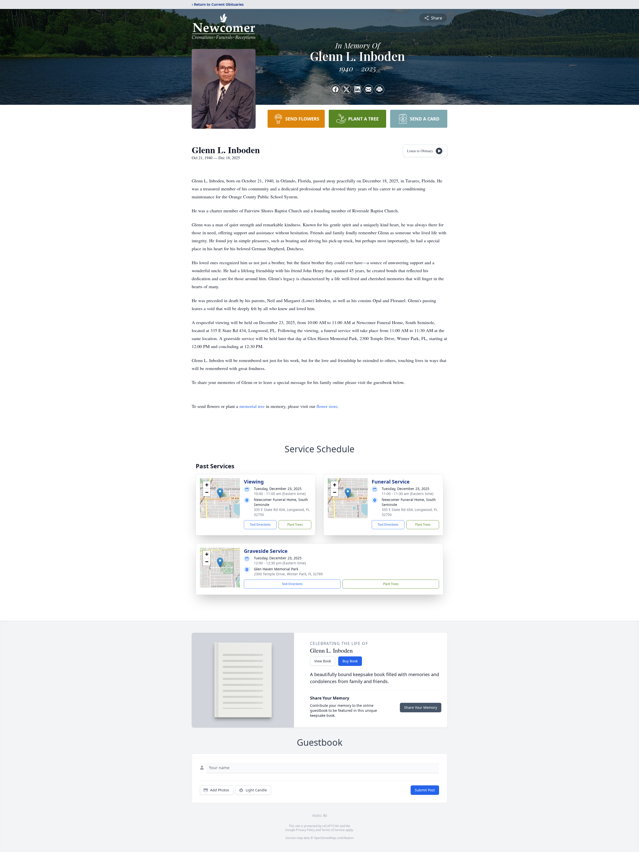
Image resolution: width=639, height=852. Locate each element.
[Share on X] (346, 89)
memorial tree (252, 406)
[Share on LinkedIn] (357, 89)
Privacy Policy (305, 830)
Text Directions (260, 524)
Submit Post (425, 790)
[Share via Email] (368, 89)
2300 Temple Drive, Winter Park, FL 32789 (288, 574)
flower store (327, 406)
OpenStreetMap (325, 838)
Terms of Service (333, 830)
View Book (322, 661)
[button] (220, 493)
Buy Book (350, 661)
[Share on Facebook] (335, 89)
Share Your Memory (420, 707)
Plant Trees (295, 524)
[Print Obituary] (379, 89)
